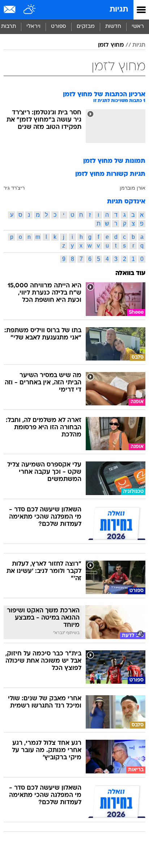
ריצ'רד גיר (14, 188)
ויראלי (33, 26)
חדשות (113, 26)
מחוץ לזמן (111, 45)
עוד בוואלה (130, 273)
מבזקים (86, 26)
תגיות (119, 9)
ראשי (138, 26)
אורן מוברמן (132, 188)
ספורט (58, 26)
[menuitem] (113, 27)
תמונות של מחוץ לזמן (114, 161)
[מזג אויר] (30, 9)
